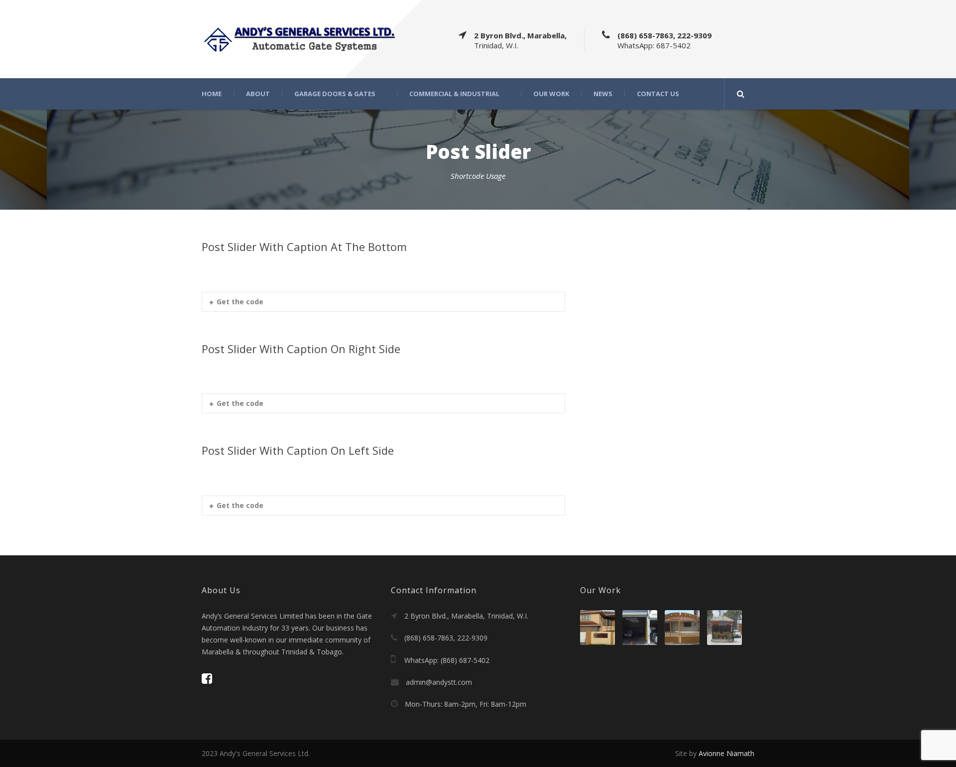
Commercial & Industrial (454, 94)
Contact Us (658, 94)
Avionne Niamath (726, 753)
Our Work (551, 94)
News (603, 94)
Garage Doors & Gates (334, 94)
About (258, 94)
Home (212, 94)
